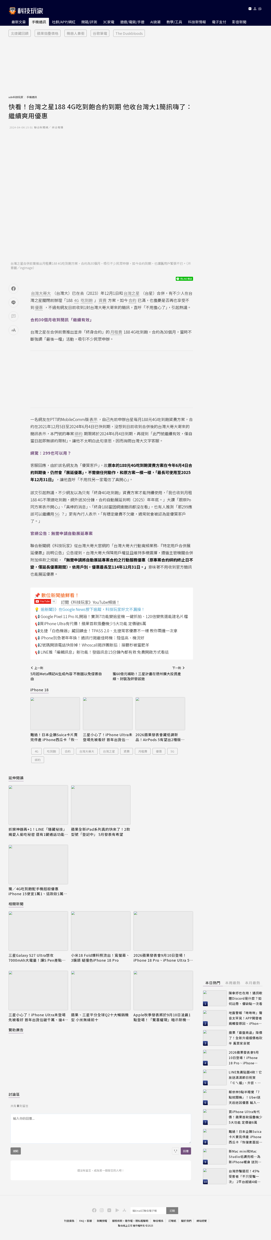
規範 (15, 1151)
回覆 (186, 1151)
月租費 (142, 751)
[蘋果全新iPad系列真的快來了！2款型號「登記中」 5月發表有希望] (101, 805)
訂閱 (172, 1211)
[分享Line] (13, 302)
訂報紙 (172, 1221)
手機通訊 (39, 21)
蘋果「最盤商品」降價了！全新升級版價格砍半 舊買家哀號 (245, 1037)
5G (172, 751)
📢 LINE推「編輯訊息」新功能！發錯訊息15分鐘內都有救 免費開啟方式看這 (102, 652)
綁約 (38, 760)
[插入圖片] (175, 1151)
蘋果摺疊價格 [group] (47, 33)
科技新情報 (197, 21)
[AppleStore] (124, 1210)
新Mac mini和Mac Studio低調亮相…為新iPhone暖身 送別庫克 (245, 1156)
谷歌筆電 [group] (100, 33)
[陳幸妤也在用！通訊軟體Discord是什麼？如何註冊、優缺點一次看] (215, 998)
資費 (127, 751)
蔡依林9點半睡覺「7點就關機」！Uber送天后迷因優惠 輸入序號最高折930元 (244, 1097)
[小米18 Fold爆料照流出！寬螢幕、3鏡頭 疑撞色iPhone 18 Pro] (101, 931)
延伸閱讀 (16, 777)
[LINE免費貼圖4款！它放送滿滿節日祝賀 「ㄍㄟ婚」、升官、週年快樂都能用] (215, 1077)
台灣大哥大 (86, 751)
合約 (68, 751)
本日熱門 (212, 982)
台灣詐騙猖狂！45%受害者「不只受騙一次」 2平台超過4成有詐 (245, 1176)
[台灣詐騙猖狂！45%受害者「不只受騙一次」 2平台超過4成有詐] (215, 1176)
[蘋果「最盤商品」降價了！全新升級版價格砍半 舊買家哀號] (215, 1038)
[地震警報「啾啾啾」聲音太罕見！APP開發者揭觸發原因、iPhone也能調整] (215, 1018)
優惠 (159, 751)
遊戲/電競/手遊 (132, 21)
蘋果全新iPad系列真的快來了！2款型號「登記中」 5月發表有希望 (100, 832)
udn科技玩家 (16, 97)
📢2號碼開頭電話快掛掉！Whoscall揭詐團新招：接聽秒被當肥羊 (92, 645)
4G (36, 751)
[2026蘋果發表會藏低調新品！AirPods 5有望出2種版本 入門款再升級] (160, 713)
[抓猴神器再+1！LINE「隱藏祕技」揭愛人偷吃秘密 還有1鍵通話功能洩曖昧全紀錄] (38, 805)
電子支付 (219, 21)
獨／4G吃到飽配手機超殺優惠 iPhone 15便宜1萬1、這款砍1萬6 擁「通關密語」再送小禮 (37, 891)
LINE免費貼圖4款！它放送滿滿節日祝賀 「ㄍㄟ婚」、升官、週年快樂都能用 (245, 1077)
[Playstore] (116, 1210)
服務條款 (117, 1221)
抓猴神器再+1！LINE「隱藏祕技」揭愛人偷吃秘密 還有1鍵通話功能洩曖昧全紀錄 (38, 832)
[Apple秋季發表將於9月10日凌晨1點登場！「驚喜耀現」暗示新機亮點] (163, 990)
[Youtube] (249, 9)
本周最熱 (232, 982)
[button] (255, 9)
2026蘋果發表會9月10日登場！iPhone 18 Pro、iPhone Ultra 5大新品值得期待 (161, 958)
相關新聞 (16, 903)
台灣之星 (109, 751)
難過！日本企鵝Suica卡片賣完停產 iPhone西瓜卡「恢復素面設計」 (54, 737)
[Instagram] (101, 1210)
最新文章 (19, 21)
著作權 (129, 1221)
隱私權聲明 (141, 1221)
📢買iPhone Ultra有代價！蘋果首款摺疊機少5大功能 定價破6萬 (90, 623)
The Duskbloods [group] (129, 33)
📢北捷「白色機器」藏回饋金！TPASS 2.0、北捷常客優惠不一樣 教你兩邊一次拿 (106, 630)
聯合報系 (158, 1221)
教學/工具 (174, 21)
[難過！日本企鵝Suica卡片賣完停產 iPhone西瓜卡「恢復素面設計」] (55, 713)
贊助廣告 (16, 1029)
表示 (93, 419)
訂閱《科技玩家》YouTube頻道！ (90, 602)
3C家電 (108, 21)
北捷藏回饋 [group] (20, 33)
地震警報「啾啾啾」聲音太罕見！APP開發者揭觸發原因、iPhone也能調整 (245, 1018)
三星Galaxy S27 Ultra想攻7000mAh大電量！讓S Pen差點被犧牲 (37, 958)
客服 (89, 1221)
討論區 (14, 1094)
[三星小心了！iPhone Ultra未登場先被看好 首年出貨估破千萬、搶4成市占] (108, 713)
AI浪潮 (155, 21)
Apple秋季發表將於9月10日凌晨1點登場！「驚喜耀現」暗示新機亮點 (162, 1017)
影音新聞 (239, 21)
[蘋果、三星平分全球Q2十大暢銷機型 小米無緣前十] (101, 990)
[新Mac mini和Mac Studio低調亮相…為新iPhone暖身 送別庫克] (215, 1156)
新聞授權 (102, 1221)
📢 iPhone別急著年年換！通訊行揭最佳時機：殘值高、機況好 (89, 638)
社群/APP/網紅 (63, 21)
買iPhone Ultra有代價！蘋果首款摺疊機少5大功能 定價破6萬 (245, 1116)
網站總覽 (201, 1221)
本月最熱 (252, 982)
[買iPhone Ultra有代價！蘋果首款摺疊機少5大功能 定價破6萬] (215, 1117)
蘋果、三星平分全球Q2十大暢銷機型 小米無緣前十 (100, 1017)
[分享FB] (13, 289)
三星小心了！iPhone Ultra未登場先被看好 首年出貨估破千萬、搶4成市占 (108, 737)
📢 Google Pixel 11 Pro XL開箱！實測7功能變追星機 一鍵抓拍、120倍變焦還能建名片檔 (111, 616)
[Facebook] (93, 1210)
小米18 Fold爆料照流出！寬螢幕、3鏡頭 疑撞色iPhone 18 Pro (100, 958)
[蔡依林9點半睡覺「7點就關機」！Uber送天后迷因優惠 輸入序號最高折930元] (215, 1097)
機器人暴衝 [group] (76, 33)
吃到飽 (51, 751)
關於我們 (186, 1221)
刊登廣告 (69, 1221)
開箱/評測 (89, 21)
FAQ (81, 1221)
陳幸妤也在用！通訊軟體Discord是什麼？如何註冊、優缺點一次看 (245, 998)
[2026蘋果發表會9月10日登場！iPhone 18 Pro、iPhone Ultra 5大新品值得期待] (163, 931)
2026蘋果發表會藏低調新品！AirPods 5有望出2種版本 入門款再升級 (160, 737)
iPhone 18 (39, 689)
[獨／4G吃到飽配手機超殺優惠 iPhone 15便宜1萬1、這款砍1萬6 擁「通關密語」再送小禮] (38, 864)
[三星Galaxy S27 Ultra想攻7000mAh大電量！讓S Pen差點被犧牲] (38, 931)
